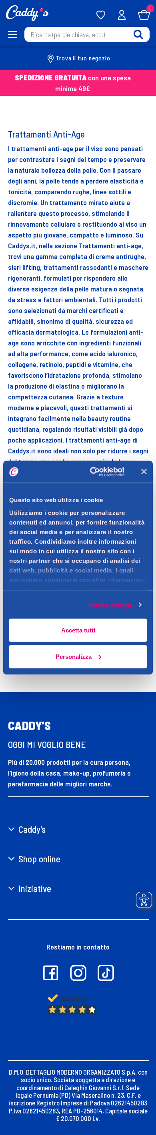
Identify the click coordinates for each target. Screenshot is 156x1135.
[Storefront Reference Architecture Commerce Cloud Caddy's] (27, 12)
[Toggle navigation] (12, 34)
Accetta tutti (78, 630)
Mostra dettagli (110, 604)
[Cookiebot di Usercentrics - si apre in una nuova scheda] (92, 472)
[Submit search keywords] (138, 34)
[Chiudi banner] (144, 472)
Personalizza (74, 656)
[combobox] (87, 34)
